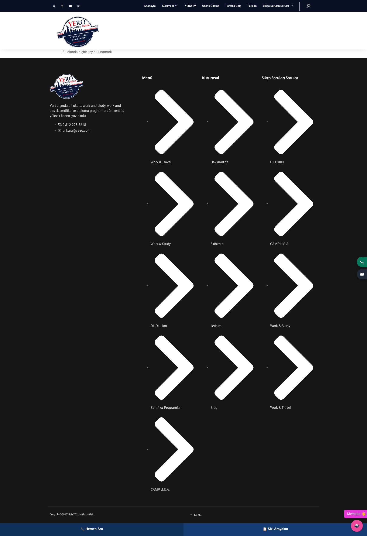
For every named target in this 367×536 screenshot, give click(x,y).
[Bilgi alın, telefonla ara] (362, 262)
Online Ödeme (210, 5)
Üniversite (253, 17)
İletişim (252, 5)
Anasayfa (150, 5)
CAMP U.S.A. (212, 17)
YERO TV (190, 5)
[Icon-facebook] (62, 6)
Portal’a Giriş (233, 5)
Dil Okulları (184, 17)
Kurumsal (168, 5)
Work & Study (155, 17)
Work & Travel (125, 17)
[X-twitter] (54, 6)
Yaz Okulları (279, 17)
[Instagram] (79, 6)
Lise (326, 17)
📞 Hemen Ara (91, 529)
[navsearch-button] (305, 6)
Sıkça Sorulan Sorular (276, 5)
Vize (231, 17)
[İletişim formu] (362, 274)
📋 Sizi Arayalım (275, 529)
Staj (342, 17)
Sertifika (305, 17)
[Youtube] (70, 6)
